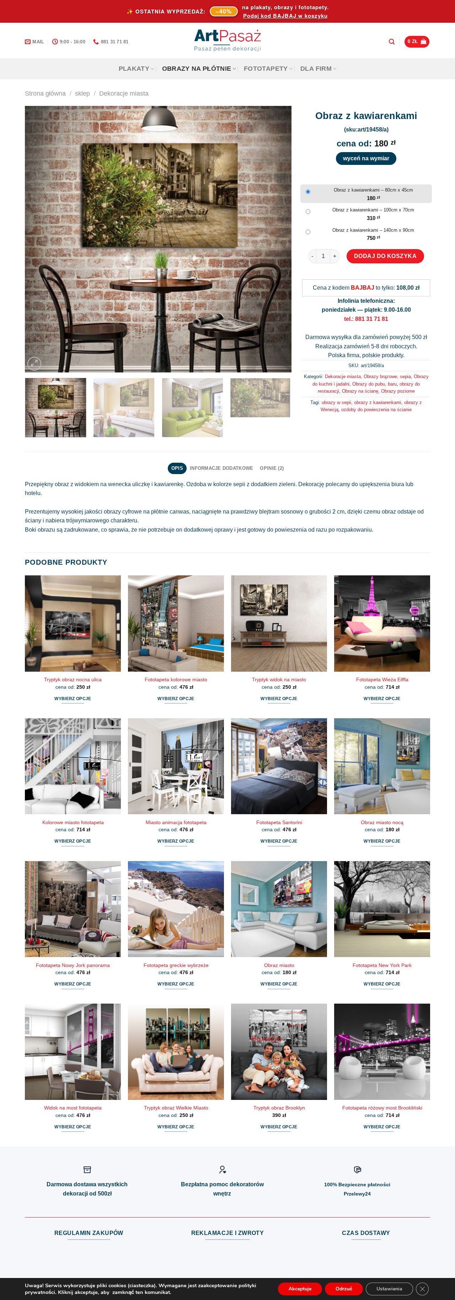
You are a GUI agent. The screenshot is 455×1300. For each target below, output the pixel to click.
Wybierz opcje (72, 699)
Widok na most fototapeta (73, 1108)
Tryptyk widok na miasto (279, 679)
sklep (82, 93)
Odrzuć (344, 1288)
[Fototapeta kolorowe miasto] (176, 623)
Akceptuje (300, 1288)
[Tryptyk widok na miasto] (279, 623)
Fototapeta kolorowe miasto (176, 679)
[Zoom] (34, 364)
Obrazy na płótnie (196, 68)
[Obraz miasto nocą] (382, 766)
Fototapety (266, 68)
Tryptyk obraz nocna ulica (73, 679)
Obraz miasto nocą (382, 822)
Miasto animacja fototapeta (176, 822)
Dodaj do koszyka (385, 256)
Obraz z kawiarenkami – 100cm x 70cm (373, 210)
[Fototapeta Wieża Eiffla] (382, 623)
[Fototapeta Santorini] (279, 766)
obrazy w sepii (336, 402)
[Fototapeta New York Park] (382, 909)
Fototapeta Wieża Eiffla (382, 679)
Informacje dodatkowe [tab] (221, 468)
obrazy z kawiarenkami (377, 402)
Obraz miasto (279, 965)
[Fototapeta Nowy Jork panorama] (73, 909)
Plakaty (134, 68)
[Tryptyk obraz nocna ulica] (73, 623)
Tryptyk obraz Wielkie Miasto (176, 1108)
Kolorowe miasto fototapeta (73, 822)
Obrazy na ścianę (360, 391)
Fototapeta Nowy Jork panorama (73, 965)
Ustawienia (389, 1288)
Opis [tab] (177, 468)
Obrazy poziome (398, 391)
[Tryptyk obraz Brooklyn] (279, 1052)
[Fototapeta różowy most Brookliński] (382, 1052)
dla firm (316, 68)
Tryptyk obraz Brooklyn (279, 1108)
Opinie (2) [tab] (272, 468)
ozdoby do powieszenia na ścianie (376, 409)
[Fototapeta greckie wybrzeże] (176, 909)
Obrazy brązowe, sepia (387, 376)
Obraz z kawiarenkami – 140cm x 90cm (373, 230)
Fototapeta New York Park (382, 965)
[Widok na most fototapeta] (73, 1052)
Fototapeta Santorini (279, 822)
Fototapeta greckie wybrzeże (176, 965)
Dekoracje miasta (124, 93)
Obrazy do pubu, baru (374, 384)
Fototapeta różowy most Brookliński (382, 1108)
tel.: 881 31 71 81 (366, 319)
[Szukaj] (392, 42)
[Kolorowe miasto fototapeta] (73, 766)
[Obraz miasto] (279, 909)
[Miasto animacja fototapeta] (176, 766)
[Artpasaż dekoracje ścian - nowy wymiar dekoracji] (227, 40)
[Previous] (39, 239)
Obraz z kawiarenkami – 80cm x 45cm (373, 190)
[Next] (277, 239)
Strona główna (45, 93)
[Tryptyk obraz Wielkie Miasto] (176, 1052)
